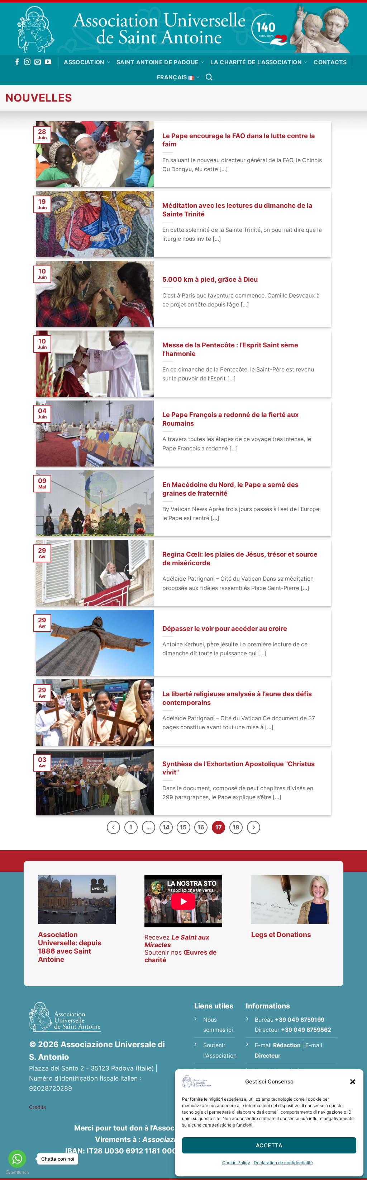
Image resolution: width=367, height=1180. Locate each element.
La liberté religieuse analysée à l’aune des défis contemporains (237, 698)
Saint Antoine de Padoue (157, 62)
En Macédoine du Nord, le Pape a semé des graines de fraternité (230, 489)
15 (183, 827)
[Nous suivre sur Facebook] (17, 62)
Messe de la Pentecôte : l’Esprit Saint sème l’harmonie (230, 349)
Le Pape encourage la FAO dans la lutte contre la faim (238, 140)
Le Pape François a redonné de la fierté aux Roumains (230, 419)
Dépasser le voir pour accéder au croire (224, 628)
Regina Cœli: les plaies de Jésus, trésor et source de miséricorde (240, 558)
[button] (352, 1081)
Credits (37, 1107)
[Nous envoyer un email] (37, 62)
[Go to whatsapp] (17, 1159)
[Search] (209, 77)
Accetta (269, 1145)
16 (200, 827)
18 (236, 827)
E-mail (278, 1045)
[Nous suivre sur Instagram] (27, 62)
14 (166, 827)
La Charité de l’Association (256, 62)
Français (172, 77)
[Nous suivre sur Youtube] (48, 62)
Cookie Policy (236, 1162)
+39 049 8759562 (306, 1029)
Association (84, 62)
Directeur (267, 1055)
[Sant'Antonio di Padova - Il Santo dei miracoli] (183, 28)
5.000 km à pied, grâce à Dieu (210, 279)
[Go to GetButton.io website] (17, 1172)
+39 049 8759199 (299, 1019)
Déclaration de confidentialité (283, 1162)
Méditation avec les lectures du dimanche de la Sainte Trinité (237, 209)
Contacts (330, 62)
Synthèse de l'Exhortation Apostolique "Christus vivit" (238, 768)
